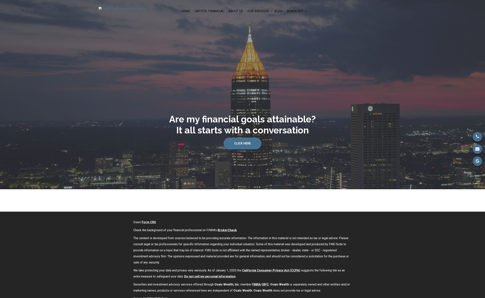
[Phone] (477, 137)
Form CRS (149, 222)
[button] (185, 11)
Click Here (242, 143)
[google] (477, 161)
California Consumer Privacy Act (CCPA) (271, 270)
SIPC (265, 284)
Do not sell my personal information (209, 276)
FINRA (256, 284)
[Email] (477, 149)
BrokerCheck (227, 230)
